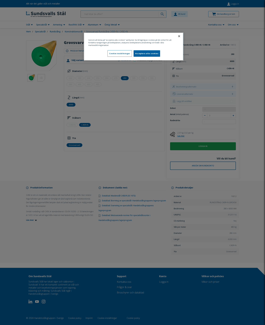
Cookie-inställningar (119, 53)
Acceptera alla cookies (146, 53)
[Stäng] (179, 36)
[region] (133, 46)
